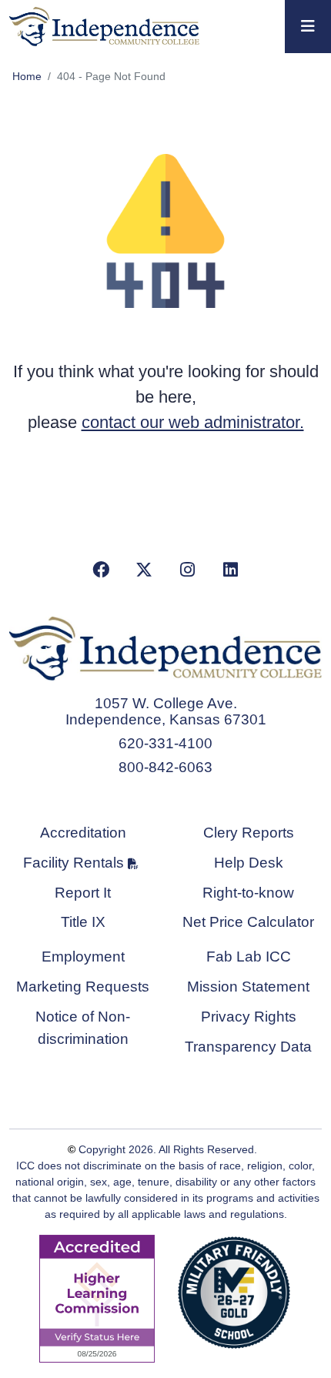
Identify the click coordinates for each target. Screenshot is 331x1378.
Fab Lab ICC (248, 956)
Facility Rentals (73, 863)
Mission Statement (248, 986)
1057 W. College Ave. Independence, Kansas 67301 (165, 711)
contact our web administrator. (193, 422)
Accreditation (83, 832)
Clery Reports (248, 832)
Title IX (83, 922)
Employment (83, 956)
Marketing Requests (82, 986)
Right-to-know (248, 893)
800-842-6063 (165, 767)
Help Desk (248, 863)
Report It (83, 893)
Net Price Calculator (248, 922)
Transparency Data (248, 1047)
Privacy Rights (248, 1016)
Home (27, 76)
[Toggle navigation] (308, 26)
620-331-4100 (165, 743)
